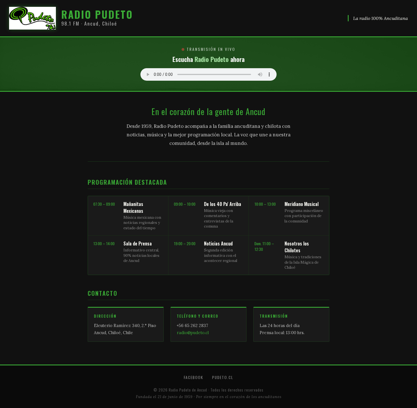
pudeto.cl (222, 377)
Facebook (193, 377)
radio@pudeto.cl (193, 332)
